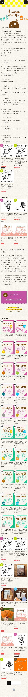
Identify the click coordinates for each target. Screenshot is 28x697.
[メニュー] (2, 2)
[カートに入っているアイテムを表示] (26, 2)
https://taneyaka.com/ (14, 689)
